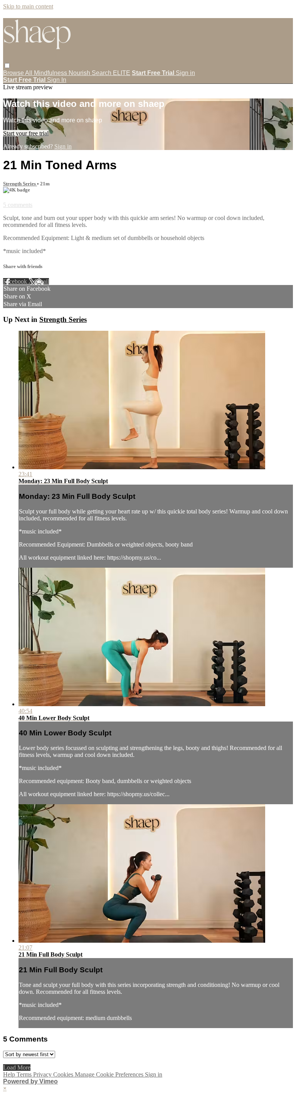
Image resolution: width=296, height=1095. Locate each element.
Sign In (56, 80)
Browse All (18, 73)
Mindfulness (51, 73)
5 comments (17, 205)
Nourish (80, 73)
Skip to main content (28, 6)
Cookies (64, 1074)
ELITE (121, 73)
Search (102, 73)
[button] (7, 65)
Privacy (43, 1074)
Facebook (16, 281)
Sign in (185, 73)
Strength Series (20, 184)
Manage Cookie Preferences (110, 1074)
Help (10, 1074)
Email (42, 281)
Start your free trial (26, 133)
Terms (25, 1074)
